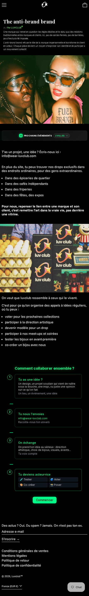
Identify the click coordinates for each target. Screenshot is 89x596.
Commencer (44, 500)
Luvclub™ (17, 576)
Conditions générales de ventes (25, 551)
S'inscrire (9, 539)
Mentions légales (14, 555)
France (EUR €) (10, 586)
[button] (84, 5)
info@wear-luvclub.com (32, 418)
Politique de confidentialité (21, 565)
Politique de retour (15, 560)
